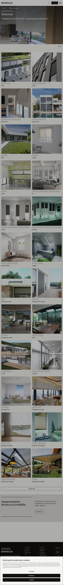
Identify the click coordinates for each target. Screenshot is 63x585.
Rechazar (31, 575)
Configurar (32, 571)
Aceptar (31, 580)
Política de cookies (23, 566)
